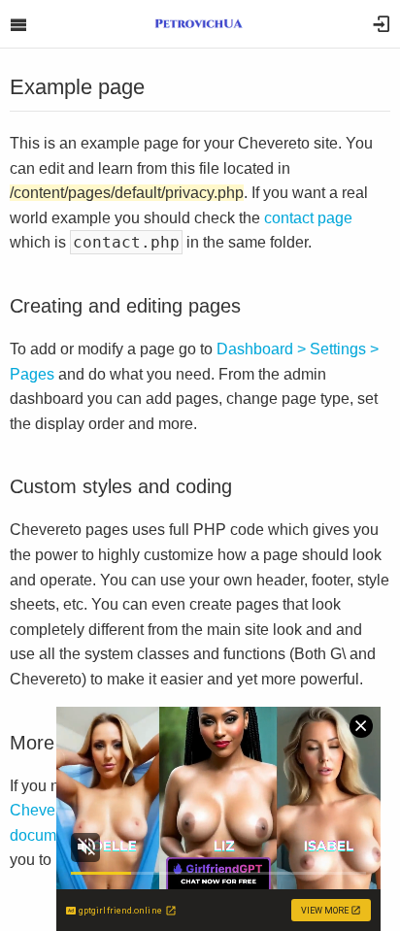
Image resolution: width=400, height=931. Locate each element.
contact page (308, 218)
